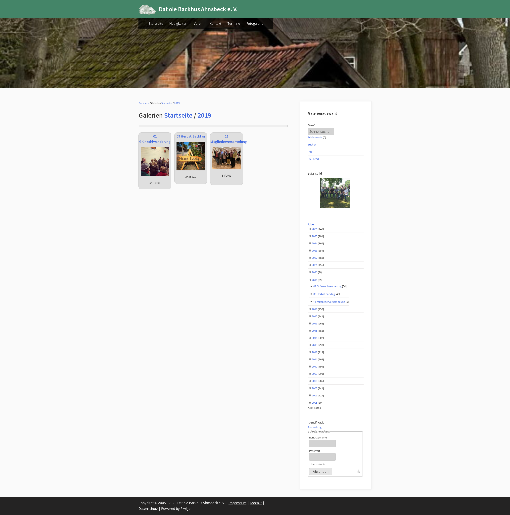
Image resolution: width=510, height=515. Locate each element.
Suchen (312, 144)
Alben (312, 224)
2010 (314, 366)
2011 (314, 359)
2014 (314, 338)
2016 (314, 323)
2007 (314, 388)
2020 (314, 272)
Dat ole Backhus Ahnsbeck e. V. (198, 9)
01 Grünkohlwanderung (327, 286)
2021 (314, 265)
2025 (314, 236)
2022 (314, 257)
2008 (314, 381)
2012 (314, 352)
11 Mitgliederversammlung (329, 302)
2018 (314, 309)
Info (310, 151)
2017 (314, 316)
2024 (314, 243)
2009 (314, 373)
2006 (314, 395)
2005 (314, 402)
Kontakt (215, 23)
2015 (314, 330)
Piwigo (185, 508)
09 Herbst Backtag (191, 136)
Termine (234, 23)
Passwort (314, 451)
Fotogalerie (254, 23)
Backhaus (143, 103)
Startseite (156, 23)
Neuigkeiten (178, 23)
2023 (314, 250)
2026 (314, 229)
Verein (198, 23)
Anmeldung (315, 427)
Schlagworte (315, 137)
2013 (314, 345)
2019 (177, 103)
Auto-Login (319, 464)
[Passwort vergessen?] (358, 470)
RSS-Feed (313, 159)
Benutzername (318, 437)
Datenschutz (148, 508)
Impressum (237, 502)
